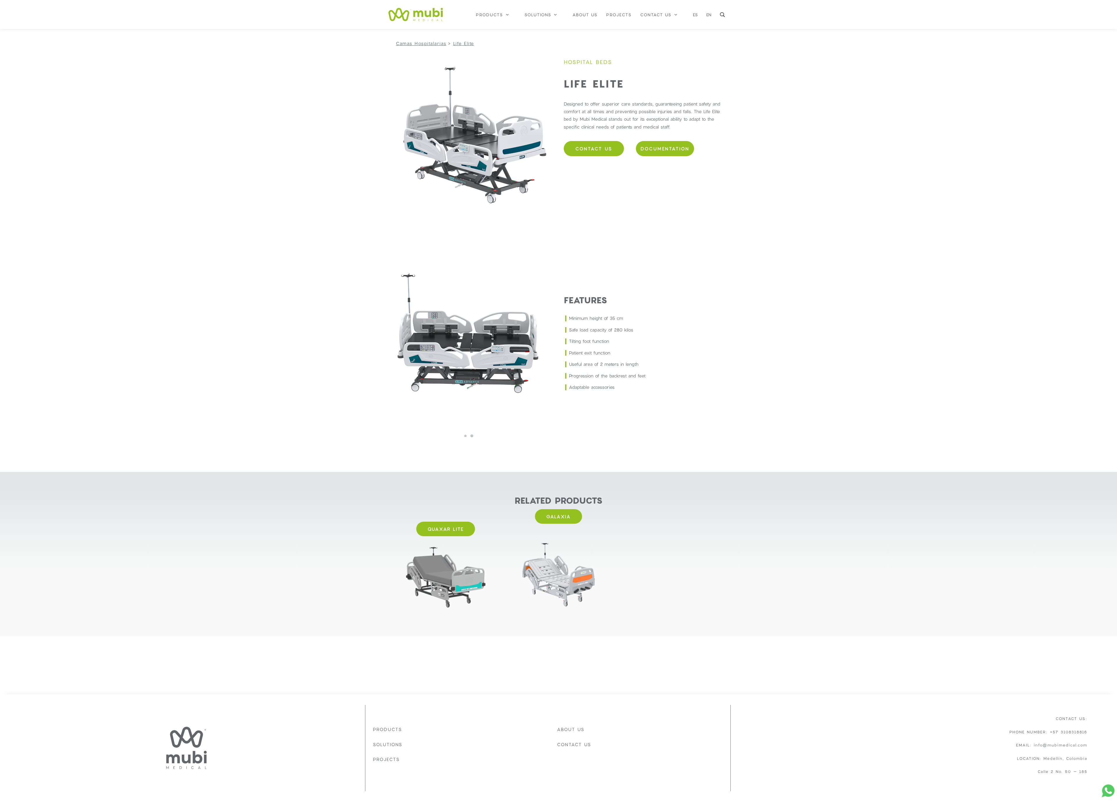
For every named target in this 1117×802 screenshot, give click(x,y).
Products (387, 729)
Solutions (387, 744)
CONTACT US (593, 148)
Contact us (574, 744)
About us (570, 729)
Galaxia (558, 516)
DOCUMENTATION (665, 148)
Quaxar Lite (446, 529)
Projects (386, 759)
